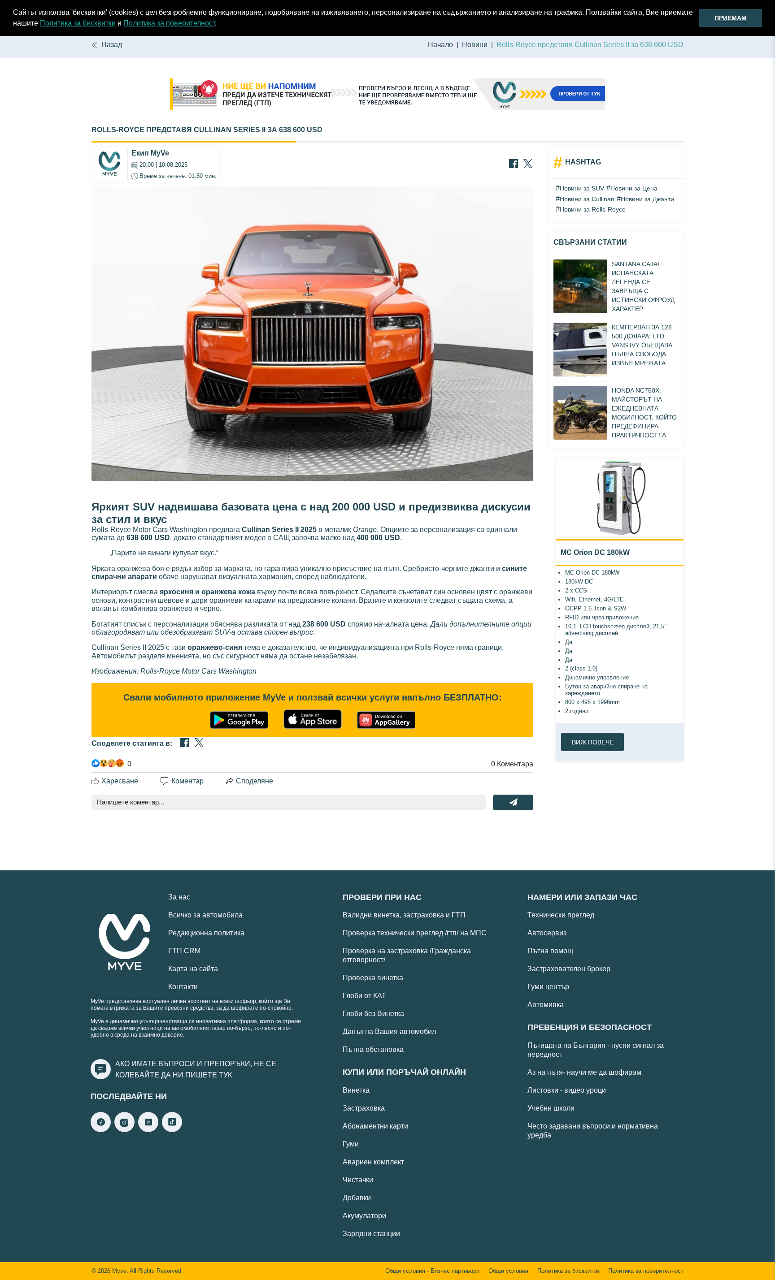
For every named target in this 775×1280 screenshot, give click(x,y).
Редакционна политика (206, 933)
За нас (179, 897)
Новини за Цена (633, 188)
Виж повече (593, 742)
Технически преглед (560, 915)
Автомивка (545, 1004)
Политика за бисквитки (78, 23)
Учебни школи (551, 1108)
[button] (219, 24)
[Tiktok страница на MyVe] (172, 1129)
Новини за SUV (582, 188)
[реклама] (387, 95)
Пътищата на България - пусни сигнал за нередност (595, 1050)
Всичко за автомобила (205, 915)
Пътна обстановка (373, 1049)
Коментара (512, 764)
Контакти (183, 986)
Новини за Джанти (647, 199)
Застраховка (364, 1108)
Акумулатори (364, 1215)
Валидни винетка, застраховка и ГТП (404, 915)
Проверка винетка (373, 978)
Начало (440, 44)
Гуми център (548, 986)
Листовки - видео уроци (566, 1090)
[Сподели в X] (527, 164)
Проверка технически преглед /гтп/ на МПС (415, 933)
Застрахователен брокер (568, 969)
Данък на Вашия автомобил (389, 1031)
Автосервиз (546, 933)
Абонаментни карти (375, 1126)
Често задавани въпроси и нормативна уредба (592, 1130)
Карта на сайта (193, 969)
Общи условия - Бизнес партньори (432, 1271)
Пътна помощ (550, 951)
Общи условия (508, 1271)
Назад (111, 44)
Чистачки (358, 1180)
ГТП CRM (184, 951)
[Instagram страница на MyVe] (124, 1129)
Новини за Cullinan (587, 199)
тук (225, 1075)
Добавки (357, 1198)
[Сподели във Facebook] (513, 164)
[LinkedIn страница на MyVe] (148, 1129)
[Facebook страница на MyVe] (101, 1129)
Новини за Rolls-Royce (593, 209)
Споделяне (254, 781)
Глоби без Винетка (373, 1013)
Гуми (351, 1144)
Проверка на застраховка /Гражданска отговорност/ (407, 955)
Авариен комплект (373, 1162)
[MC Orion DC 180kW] (620, 498)
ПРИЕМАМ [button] (730, 18)
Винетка (356, 1090)
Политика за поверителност (169, 23)
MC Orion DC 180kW (595, 552)
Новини (475, 44)
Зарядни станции (371, 1233)
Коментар (187, 781)
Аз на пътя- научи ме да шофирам (584, 1072)
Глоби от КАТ (364, 995)
